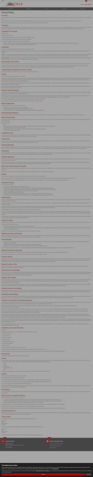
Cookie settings (88, 474)
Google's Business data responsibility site (43, 470)
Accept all (43, 474)
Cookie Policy (55, 468)
